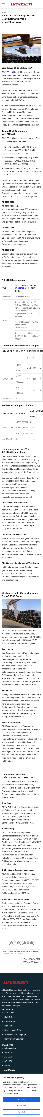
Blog (4, 12)
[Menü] (3, 4)
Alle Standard (10, 1048)
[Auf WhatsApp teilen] (11, 943)
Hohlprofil (8, 1026)
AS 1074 (8, 1061)
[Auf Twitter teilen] (19, 943)
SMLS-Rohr (9, 1017)
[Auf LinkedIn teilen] (32, 943)
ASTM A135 (9, 1070)
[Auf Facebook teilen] (15, 943)
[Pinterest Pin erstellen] (28, 943)
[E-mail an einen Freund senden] (24, 943)
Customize (21, 1106)
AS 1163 (8, 1057)
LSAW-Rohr (9, 1021)
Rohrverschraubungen (14, 1039)
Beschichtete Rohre (13, 1030)
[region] (21, 1095)
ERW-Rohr (9, 1013)
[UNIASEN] (21, 4)
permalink (20, 954)
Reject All (21, 1112)
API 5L (7, 1065)
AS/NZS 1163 (8, 72)
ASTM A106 (9, 1052)
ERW (17, 285)
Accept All (21, 1099)
